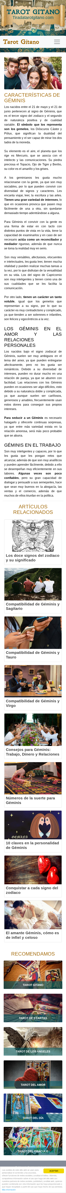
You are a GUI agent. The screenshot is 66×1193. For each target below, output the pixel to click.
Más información (9, 1189)
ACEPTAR (54, 1170)
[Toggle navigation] (57, 41)
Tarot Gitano (21, 42)
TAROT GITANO (33, 14)
